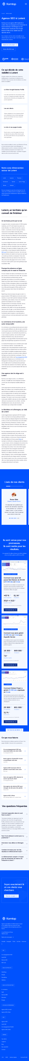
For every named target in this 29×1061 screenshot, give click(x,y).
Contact (3, 1049)
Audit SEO (4, 957)
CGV (3, 1057)
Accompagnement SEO (7, 954)
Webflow (3, 980)
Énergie (3, 1000)
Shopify (3, 974)
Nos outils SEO (5, 1047)
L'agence (4, 1041)
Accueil (3, 13)
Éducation (4, 997)
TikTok (13, 941)
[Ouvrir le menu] (25, 4)
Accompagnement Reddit (8, 1027)
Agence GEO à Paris (6, 1029)
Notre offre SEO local (8, 49)
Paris (20, 439)
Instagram (9, 941)
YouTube (18, 941)
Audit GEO (4, 1024)
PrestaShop (4, 977)
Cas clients (4, 1039)
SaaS (3, 992)
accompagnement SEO (21, 357)
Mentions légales (13, 1057)
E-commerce (4, 989)
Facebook (24, 941)
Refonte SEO (4, 960)
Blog (3, 1044)
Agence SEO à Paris (6, 1012)
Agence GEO (5, 1021)
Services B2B (4, 994)
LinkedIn (3, 941)
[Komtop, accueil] (9, 4)
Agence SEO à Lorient (7, 1009)
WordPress (4, 972)
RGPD (6, 1057)
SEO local (4, 252)
